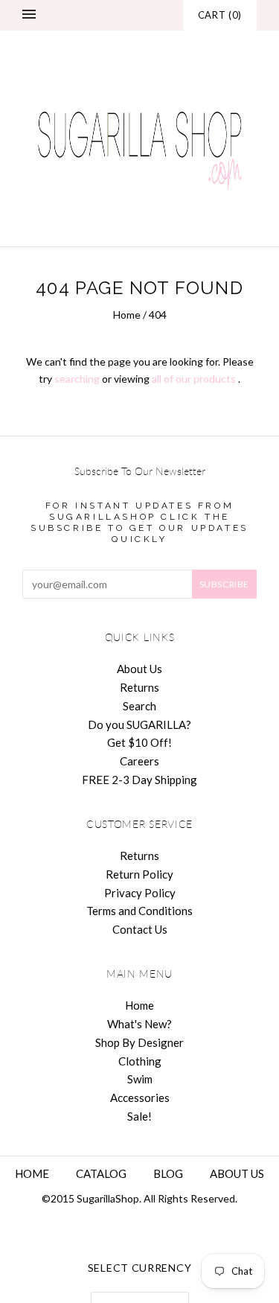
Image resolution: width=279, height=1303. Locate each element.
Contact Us (139, 929)
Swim (140, 1079)
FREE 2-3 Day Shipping (139, 779)
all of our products (194, 378)
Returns (139, 687)
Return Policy (139, 874)
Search (139, 706)
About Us (139, 668)
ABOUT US (237, 1173)
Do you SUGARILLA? (139, 724)
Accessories (140, 1097)
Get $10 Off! (139, 742)
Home (127, 314)
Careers (139, 761)
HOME (32, 1173)
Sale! (139, 1116)
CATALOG (101, 1173)
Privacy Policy (140, 892)
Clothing (139, 1061)
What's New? (139, 1023)
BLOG (168, 1173)
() (220, 15)
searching (77, 378)
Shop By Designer (139, 1042)
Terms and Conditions (139, 910)
